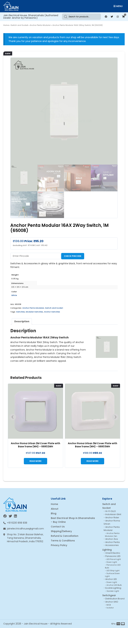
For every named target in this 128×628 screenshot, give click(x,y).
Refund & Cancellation (64, 536)
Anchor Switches (52, 311)
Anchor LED (111, 579)
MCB (108, 605)
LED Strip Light (113, 570)
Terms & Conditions (63, 540)
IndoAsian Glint (113, 514)
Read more (36, 461)
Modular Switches (34, 311)
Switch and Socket (19, 25)
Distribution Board (114, 598)
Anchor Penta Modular (40, 25)
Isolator (110, 607)
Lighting (107, 549)
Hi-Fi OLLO (110, 511)
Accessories (112, 545)
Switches (20, 311)
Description (21, 321)
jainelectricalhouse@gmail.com (25, 528)
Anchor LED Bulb (114, 585)
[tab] (22, 321)
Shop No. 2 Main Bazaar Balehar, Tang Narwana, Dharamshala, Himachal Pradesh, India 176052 (25, 538)
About (54, 508)
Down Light (111, 562)
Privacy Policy (59, 545)
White (14, 295)
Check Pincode (72, 256)
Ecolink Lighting (113, 588)
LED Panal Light (113, 559)
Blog (53, 513)
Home (6, 25)
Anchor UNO (111, 601)
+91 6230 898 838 (17, 522)
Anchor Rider (112, 517)
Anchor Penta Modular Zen (112, 534)
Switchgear (109, 595)
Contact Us (58, 526)
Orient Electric (112, 553)
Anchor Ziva (111, 539)
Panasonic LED (112, 556)
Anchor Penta (112, 542)
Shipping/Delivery (61, 531)
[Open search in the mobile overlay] (81, 16)
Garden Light (112, 591)
